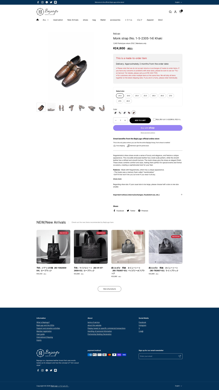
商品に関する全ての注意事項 (165, 119)
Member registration (44, 331)
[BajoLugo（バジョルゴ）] (47, 12)
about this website (94, 325)
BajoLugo (116, 33)
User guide (40, 334)
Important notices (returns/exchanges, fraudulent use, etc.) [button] (136, 195)
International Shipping (44, 337)
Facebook (142, 322)
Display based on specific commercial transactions (106, 328)
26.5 (162, 96)
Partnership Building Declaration (99, 334)
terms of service (94, 322)
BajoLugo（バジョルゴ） (60, 386)
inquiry (39, 340)
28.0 (128, 101)
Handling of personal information (100, 331)
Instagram (142, 325)
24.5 (128, 96)
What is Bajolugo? (43, 322)
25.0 (136, 96)
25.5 (145, 96)
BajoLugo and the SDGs (45, 325)
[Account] (175, 11)
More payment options (148, 132)
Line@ (141, 331)
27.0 (170, 96)
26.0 (153, 96)
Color (115, 109)
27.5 (119, 101)
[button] (170, 11)
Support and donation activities (48, 328)
